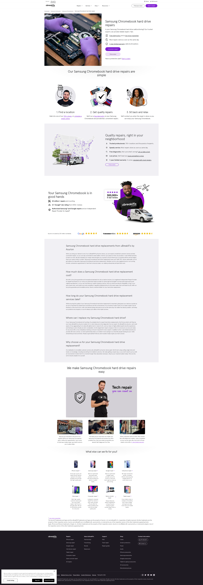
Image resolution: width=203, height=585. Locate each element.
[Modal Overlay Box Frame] (101, 292)
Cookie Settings (10, 580)
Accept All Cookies (49, 580)
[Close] (54, 571)
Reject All (37, 580)
